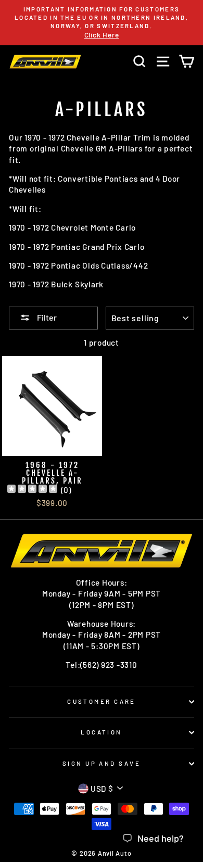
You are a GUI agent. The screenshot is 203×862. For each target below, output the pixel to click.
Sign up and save (101, 763)
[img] (32, 490)
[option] (101, 22)
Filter (46, 317)
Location (101, 732)
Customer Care (101, 701)
